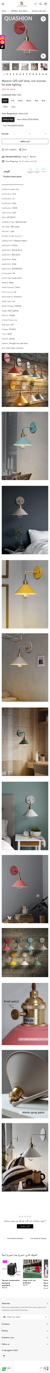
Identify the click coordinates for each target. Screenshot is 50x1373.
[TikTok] (2, 46)
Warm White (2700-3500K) (28, 119)
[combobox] (7, 1368)
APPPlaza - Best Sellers (19, 11)
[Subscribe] (45, 1317)
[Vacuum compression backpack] (11, 1268)
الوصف (6, 171)
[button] (45, 4)
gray (13, 106)
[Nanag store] (21, 4)
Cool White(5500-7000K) (13, 125)
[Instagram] (2, 37)
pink (12, 100)
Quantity (5, 133)
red (36, 100)
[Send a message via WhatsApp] (4, 1369)
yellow (28, 100)
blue (43, 100)
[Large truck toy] (32, 1268)
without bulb (8, 119)
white (20, 100)
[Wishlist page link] (36, 4)
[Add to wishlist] (43, 18)
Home (4, 11)
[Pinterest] (2, 42)
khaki (5, 100)
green (5, 106)
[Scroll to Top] (45, 1360)
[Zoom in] (43, 56)
